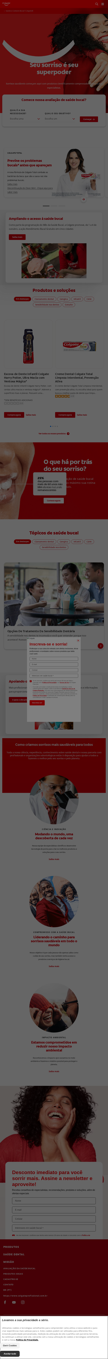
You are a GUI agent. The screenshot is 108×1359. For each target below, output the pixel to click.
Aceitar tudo (10, 1353)
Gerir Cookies (10, 1345)
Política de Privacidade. (27, 1339)
